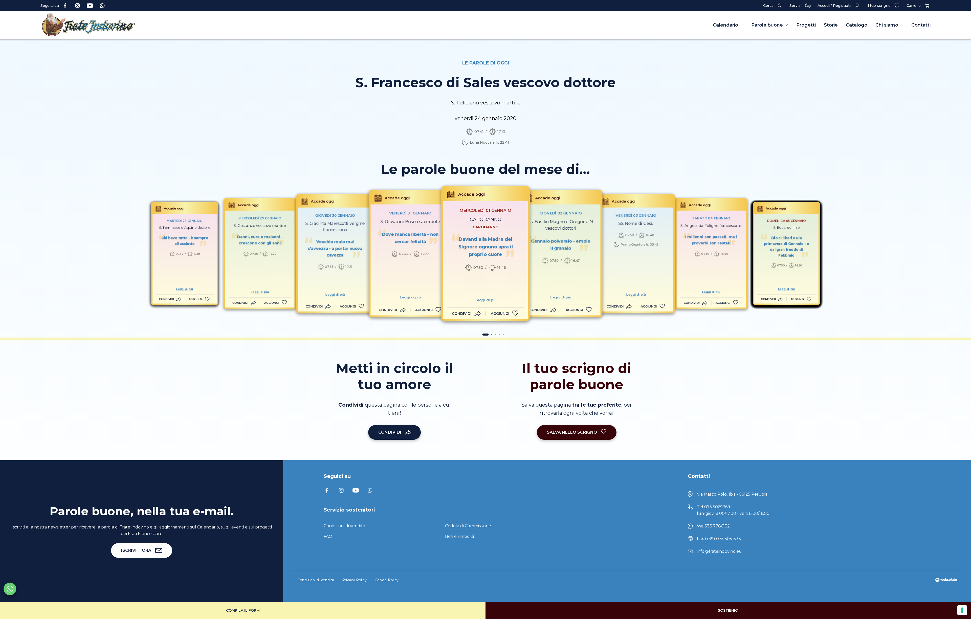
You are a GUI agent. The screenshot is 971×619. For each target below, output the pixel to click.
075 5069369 (717, 506)
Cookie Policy (387, 580)
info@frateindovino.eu (719, 551)
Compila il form (243, 610)
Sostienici (728, 610)
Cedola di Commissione (468, 525)
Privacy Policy (354, 580)
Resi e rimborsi (459, 536)
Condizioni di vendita (344, 525)
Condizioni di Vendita (315, 580)
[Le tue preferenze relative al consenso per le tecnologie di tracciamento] (962, 610)
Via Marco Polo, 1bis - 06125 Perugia (732, 494)
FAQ (328, 536)
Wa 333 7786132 (713, 526)
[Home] (161, 25)
